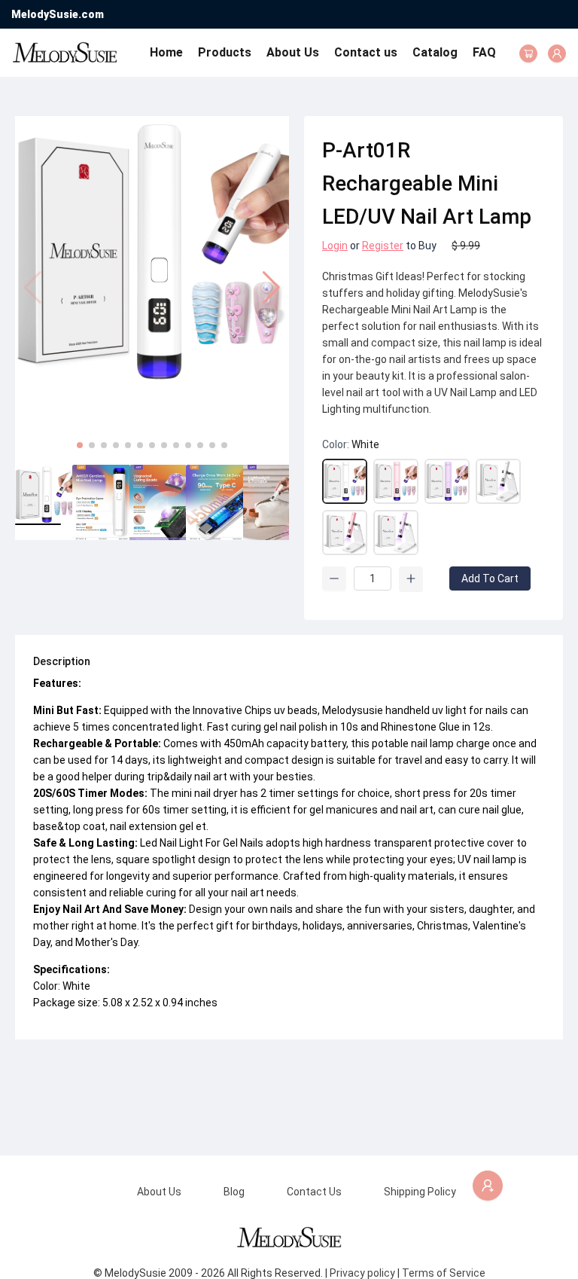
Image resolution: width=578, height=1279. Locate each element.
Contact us (365, 52)
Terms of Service (443, 1273)
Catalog (435, 52)
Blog (234, 1192)
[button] (271, 287)
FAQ (484, 52)
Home (166, 52)
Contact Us (314, 1192)
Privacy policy (362, 1273)
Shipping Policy (420, 1192)
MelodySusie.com (57, 14)
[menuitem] (166, 53)
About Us (292, 52)
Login (335, 246)
